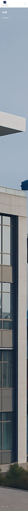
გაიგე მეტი (5, 17)
